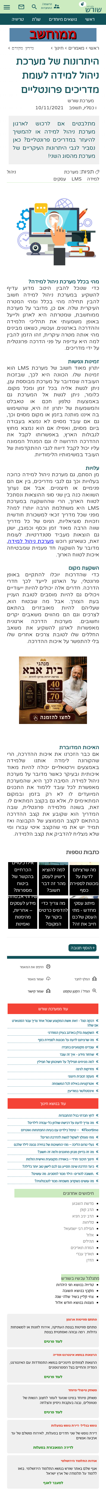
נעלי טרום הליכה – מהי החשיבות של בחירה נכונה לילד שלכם (54, 1144)
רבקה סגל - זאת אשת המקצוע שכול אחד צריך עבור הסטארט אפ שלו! (55, 1023)
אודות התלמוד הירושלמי (79, 1460)
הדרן (90, 1260)
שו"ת (36, 19)
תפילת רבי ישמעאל (79, 1228)
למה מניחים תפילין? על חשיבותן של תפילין (65, 1061)
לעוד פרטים (53, 1341)
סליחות (88, 1222)
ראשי (94, 48)
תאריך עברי (85, 1253)
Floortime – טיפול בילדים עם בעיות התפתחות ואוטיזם (59, 1130)
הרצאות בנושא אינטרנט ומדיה (75, 1354)
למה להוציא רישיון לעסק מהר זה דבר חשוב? (53, 880)
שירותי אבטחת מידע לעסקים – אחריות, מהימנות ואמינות (22, 910)
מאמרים (76, 48)
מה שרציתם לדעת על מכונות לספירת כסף (84, 880)
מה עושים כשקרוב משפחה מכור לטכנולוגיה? (64, 1181)
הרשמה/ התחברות (47, 5)
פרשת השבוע (83, 1203)
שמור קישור (35, 991)
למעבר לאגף (53, 1482)
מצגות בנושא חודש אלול (74, 1302)
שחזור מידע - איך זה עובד (77, 1054)
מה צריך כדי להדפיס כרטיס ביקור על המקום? (53, 913)
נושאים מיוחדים (63, 19)
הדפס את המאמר (31, 967)
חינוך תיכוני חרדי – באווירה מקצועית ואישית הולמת (60, 1159)
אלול (90, 1234)
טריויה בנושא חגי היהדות (75, 1284)
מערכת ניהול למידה (31, 541)
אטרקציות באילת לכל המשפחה (73, 1083)
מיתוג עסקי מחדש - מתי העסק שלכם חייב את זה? (84, 913)
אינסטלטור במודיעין (81, 1091)
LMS (76, 179)
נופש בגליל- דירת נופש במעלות (74, 1425)
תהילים (88, 1241)
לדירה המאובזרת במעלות (53, 1447)
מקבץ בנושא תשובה (78, 1290)
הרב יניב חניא (83, 1216)
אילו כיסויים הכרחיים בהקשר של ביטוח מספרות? (23, 876)
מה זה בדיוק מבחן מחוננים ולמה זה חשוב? (66, 1151)
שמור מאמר (35, 979)
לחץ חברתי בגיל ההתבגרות (76, 1115)
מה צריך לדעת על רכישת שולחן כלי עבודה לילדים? (60, 1122)
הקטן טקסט (71, 991)
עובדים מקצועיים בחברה (78, 1047)
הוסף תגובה (81, 947)
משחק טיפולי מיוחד (82, 1390)
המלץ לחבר (82, 979)
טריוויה (18, 19)
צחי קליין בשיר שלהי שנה (74, 1296)
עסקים (59, 179)
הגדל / (85, 991)
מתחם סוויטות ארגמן (81, 1319)
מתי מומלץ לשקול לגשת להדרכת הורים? (67, 1137)
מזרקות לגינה (85, 1069)
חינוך (59, 48)
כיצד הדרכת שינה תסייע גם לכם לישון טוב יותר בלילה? (58, 1166)
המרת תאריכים (82, 1247)
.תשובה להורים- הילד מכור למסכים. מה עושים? (62, 1173)
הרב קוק (87, 1209)
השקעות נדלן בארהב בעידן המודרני (71, 1032)
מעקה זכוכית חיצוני (81, 1076)
